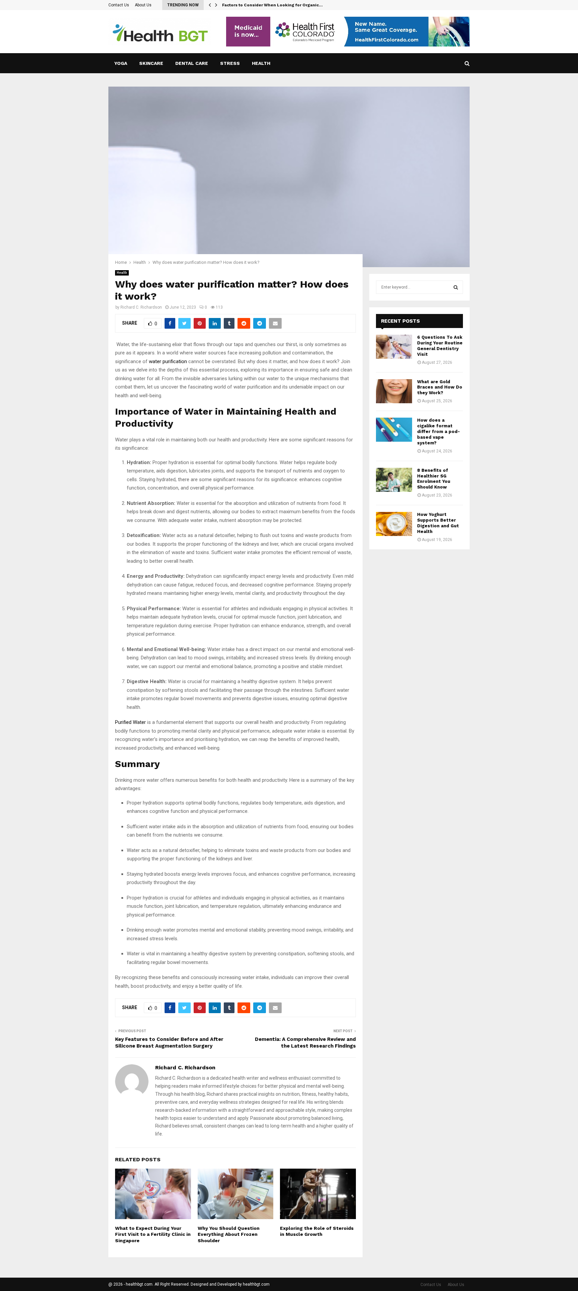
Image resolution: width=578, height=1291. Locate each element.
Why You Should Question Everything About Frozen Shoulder (229, 1234)
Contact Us (118, 5)
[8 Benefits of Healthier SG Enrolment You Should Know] (394, 480)
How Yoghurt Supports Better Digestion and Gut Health (438, 523)
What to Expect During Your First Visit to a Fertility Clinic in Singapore (153, 1234)
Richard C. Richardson (141, 307)
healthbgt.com (256, 1284)
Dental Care (191, 63)
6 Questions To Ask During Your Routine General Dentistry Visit (440, 346)
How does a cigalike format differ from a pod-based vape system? (438, 431)
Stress (230, 63)
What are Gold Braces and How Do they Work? (439, 387)
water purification (168, 361)
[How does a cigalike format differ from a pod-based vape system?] (394, 430)
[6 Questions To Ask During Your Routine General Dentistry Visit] (394, 347)
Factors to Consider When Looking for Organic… (272, 5)
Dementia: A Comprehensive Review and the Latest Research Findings (305, 1042)
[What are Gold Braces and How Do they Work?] (394, 391)
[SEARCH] (456, 287)
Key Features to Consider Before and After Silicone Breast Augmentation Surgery (169, 1042)
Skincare (151, 63)
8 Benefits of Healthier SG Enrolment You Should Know (433, 479)
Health (261, 63)
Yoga (120, 63)
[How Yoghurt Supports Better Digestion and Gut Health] (394, 524)
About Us (143, 5)
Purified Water (130, 722)
